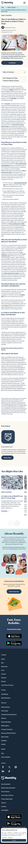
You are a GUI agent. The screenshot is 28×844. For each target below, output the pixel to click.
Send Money (12, 62)
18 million (13, 98)
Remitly (8, 103)
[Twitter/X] (9, 767)
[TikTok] (9, 771)
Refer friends (4, 736)
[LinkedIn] (3, 771)
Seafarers (4, 740)
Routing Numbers (6, 722)
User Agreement (5, 784)
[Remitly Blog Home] (7, 3)
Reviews (3, 681)
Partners (3, 718)
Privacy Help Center (7, 799)
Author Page (7, 457)
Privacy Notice (5, 791)
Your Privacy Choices (7, 685)
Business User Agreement (8, 787)
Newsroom (4, 666)
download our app (19, 547)
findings (11, 89)
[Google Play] (14, 643)
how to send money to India (16, 223)
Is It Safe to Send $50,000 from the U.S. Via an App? (12, 497)
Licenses (3, 806)
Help (2, 753)
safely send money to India (11, 273)
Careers (3, 674)
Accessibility (4, 810)
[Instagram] (15, 767)
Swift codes (4, 710)
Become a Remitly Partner (8, 733)
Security (3, 802)
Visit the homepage (7, 547)
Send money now (14, 591)
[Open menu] (24, 2)
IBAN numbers (5, 725)
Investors (3, 677)
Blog (2, 662)
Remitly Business (5, 697)
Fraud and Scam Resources (9, 714)
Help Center (13, 549)
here (6, 305)
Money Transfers (14, 80)
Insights (3, 744)
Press (2, 670)
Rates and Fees (5, 707)
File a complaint (5, 757)
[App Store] (14, 636)
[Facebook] (3, 767)
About (3, 659)
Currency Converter (7, 729)
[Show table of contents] (24, 72)
